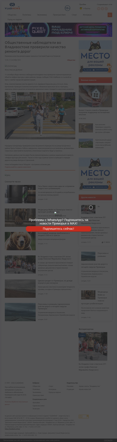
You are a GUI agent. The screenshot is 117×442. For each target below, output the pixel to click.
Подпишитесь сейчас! (58, 228)
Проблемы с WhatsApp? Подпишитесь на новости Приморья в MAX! (58, 221)
